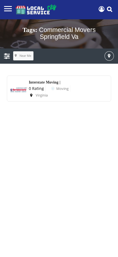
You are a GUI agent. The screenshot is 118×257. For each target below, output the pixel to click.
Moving (62, 88)
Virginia (42, 95)
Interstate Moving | (44, 82)
